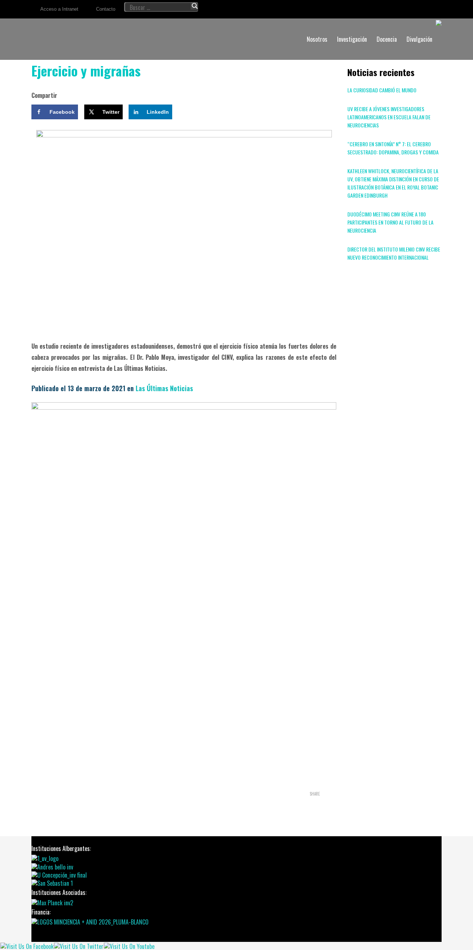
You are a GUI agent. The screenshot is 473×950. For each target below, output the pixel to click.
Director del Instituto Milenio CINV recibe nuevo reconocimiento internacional (393, 253)
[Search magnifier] (194, 6)
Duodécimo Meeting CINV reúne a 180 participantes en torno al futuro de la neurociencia (390, 222)
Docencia (387, 39)
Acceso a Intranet (59, 9)
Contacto (105, 9)
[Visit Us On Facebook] (27, 945)
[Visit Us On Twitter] (78, 945)
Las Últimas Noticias (163, 388)
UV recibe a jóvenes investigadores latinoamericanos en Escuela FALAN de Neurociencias (389, 117)
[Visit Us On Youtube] (128, 945)
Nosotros (317, 39)
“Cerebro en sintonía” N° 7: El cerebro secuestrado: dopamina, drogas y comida (393, 148)
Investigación (352, 39)
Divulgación (419, 39)
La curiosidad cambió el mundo (381, 90)
